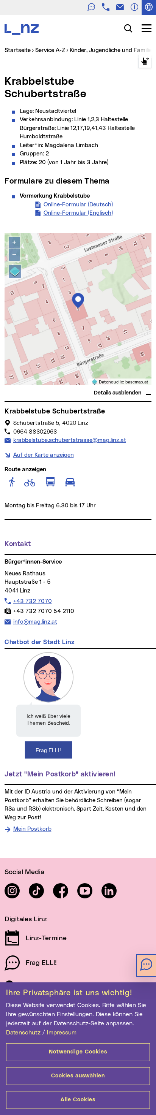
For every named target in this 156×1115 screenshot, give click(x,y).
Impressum (61, 1032)
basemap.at (136, 382)
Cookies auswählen (78, 1076)
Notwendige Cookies (78, 1052)
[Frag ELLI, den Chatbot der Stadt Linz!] (48, 705)
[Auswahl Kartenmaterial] (15, 271)
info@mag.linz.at (35, 622)
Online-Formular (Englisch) (78, 213)
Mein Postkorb (32, 829)
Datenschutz (23, 1032)
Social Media (24, 872)
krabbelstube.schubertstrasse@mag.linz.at (69, 440)
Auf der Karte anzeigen (43, 455)
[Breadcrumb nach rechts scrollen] (144, 61)
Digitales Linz (26, 919)
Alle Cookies (78, 1099)
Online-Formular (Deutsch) (78, 204)
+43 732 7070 (32, 601)
